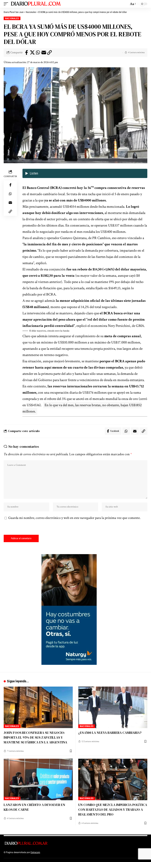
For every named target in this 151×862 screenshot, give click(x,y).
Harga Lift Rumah (92, 852)
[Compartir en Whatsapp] (38, 53)
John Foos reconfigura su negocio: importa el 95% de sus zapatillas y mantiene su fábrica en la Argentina (35, 737)
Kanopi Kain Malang (72, 852)
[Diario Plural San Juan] (36, 4)
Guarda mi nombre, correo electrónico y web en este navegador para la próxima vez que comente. (74, 518)
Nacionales (12, 18)
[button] (84, 331)
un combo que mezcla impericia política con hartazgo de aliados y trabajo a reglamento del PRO (112, 809)
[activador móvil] (7, 4)
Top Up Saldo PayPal (51, 852)
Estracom (35, 852)
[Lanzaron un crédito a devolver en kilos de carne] (38, 779)
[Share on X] (32, 53)
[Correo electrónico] (43, 53)
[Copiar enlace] (49, 53)
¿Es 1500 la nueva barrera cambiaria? (109, 732)
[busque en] (125, 4)
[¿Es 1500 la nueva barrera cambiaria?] (112, 707)
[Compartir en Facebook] (26, 53)
